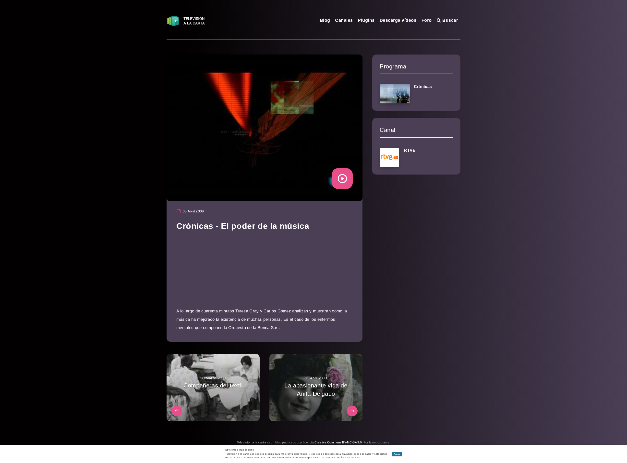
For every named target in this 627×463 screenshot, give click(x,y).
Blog (325, 20)
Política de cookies (348, 457)
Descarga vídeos (398, 20)
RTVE (409, 150)
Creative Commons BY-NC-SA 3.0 (338, 442)
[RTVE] (389, 157)
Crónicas (423, 87)
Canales (344, 20)
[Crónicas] (395, 93)
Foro (427, 20)
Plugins (366, 20)
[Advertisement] (264, 273)
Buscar (449, 20)
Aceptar (397, 454)
